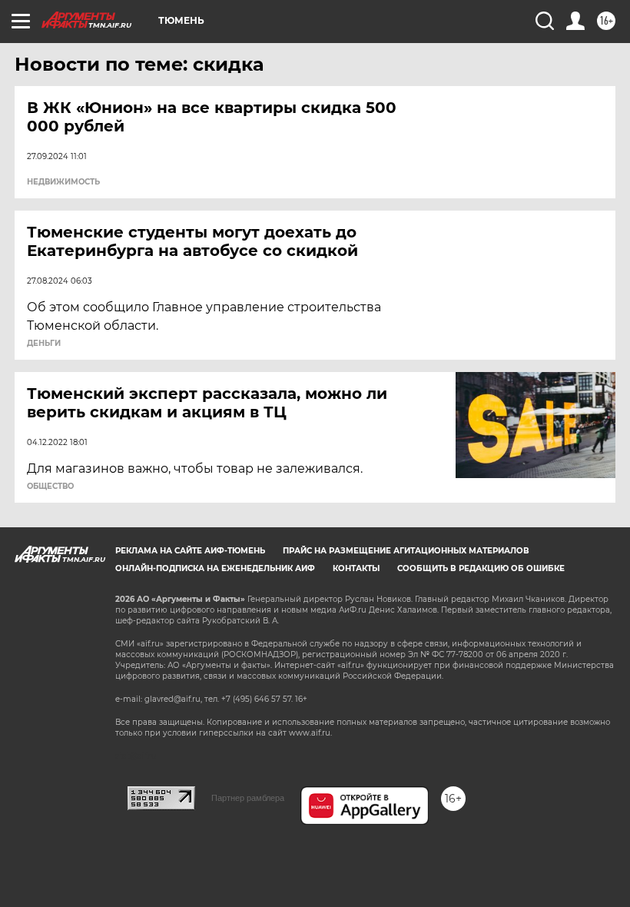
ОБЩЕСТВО (50, 486)
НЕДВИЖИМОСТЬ (63, 182)
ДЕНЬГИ (44, 343)
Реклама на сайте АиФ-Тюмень (190, 551)
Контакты (356, 568)
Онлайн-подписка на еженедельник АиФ (215, 568)
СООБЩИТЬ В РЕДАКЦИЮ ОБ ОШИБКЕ (481, 568)
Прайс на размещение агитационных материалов (406, 551)
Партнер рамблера (247, 797)
